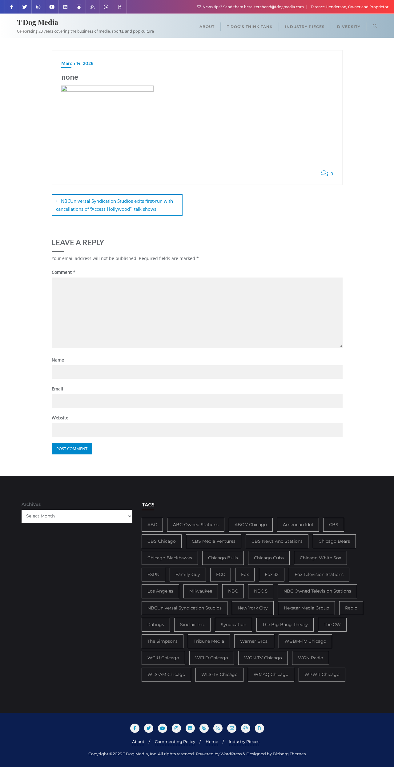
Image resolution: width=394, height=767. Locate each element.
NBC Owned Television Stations (317, 591)
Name (58, 360)
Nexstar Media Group (306, 608)
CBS (333, 524)
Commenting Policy (175, 741)
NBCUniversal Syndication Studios (184, 608)
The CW (332, 624)
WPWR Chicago (322, 674)
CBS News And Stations (277, 541)
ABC (152, 524)
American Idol (298, 524)
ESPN (153, 574)
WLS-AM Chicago (166, 674)
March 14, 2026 (77, 63)
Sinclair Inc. (192, 624)
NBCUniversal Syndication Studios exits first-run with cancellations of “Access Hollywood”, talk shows (114, 205)
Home (212, 741)
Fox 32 (272, 574)
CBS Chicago (161, 541)
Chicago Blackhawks (169, 558)
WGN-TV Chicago (263, 658)
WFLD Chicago (211, 658)
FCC (220, 574)
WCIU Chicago (163, 658)
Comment (63, 272)
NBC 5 (260, 591)
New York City (253, 608)
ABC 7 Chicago (251, 524)
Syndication (233, 624)
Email (57, 389)
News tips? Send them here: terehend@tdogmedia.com (253, 7)
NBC (233, 591)
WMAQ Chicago (271, 674)
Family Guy (187, 574)
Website (60, 418)
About (138, 741)
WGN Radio (310, 658)
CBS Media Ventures (213, 541)
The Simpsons (162, 641)
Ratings (155, 624)
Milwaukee (200, 591)
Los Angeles (160, 591)
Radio (351, 608)
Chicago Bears (334, 541)
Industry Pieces (244, 741)
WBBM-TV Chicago (305, 641)
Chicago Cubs (269, 558)
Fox (245, 574)
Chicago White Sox (320, 558)
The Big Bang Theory (285, 624)
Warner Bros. (254, 641)
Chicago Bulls (223, 558)
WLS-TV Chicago (219, 674)
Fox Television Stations (319, 574)
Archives (31, 504)
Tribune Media (209, 641)
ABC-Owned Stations (196, 524)
